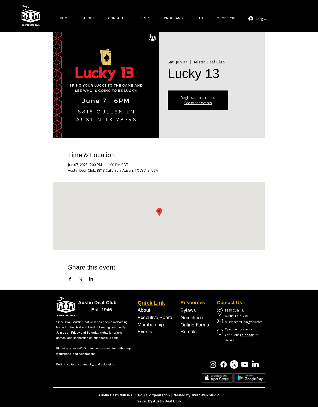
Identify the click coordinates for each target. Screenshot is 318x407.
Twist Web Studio (205, 395)
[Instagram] (213, 364)
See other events (198, 102)
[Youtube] (245, 364)
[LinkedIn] (255, 364)
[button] (88, 18)
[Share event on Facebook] (70, 279)
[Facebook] (223, 364)
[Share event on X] (81, 279)
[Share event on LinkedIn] (91, 279)
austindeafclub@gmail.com (244, 322)
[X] (234, 364)
